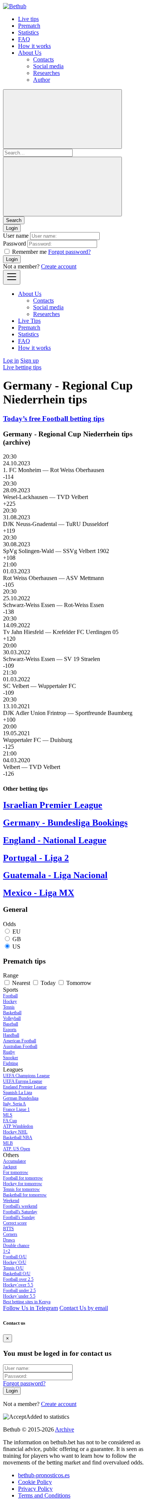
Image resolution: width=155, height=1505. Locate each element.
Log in (11, 360)
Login (12, 259)
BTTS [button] (8, 1228)
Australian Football (20, 1046)
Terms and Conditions (44, 1495)
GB (16, 939)
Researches (46, 73)
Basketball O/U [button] (16, 1273)
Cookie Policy (35, 1482)
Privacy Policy (35, 1489)
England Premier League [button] (25, 1087)
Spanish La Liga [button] (17, 1092)
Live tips (28, 19)
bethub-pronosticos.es (44, 1475)
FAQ (24, 39)
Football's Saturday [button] (20, 1211)
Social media (48, 66)
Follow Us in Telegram (30, 1308)
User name (16, 235)
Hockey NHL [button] (15, 1132)
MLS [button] (7, 1115)
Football (10, 995)
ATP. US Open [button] (16, 1148)
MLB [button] (8, 1143)
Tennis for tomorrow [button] (21, 1189)
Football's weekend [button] (20, 1206)
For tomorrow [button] (15, 1172)
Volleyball (12, 1018)
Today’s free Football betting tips (53, 419)
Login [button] (12, 228)
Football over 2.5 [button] (18, 1279)
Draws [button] (9, 1240)
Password (14, 243)
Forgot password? (69, 252)
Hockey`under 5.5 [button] (19, 1296)
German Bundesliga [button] (20, 1098)
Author (41, 79)
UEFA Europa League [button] (22, 1081)
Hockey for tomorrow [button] (22, 1183)
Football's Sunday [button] (19, 1217)
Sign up (29, 360)
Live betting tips (22, 367)
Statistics (28, 32)
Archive (64, 1429)
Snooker (10, 1057)
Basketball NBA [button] (17, 1137)
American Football (19, 1040)
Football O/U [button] (15, 1256)
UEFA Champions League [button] (26, 1075)
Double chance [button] (16, 1245)
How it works (34, 46)
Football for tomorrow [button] (23, 1178)
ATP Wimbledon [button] (18, 1126)
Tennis (9, 1007)
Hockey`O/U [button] (14, 1262)
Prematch (29, 25)
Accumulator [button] (14, 1161)
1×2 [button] (6, 1251)
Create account (58, 266)
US (16, 946)
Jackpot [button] (10, 1166)
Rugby (9, 1052)
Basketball (12, 1012)
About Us (29, 52)
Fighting (10, 1063)
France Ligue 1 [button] (16, 1109)
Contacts (43, 59)
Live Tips (29, 321)
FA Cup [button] (10, 1120)
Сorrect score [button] (15, 1223)
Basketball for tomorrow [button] (25, 1195)
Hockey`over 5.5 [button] (18, 1285)
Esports (10, 1029)
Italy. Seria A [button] (14, 1103)
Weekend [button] (11, 1200)
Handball (11, 1035)
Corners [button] (10, 1234)
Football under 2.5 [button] (19, 1290)
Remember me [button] (29, 252)
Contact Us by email (83, 1308)
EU (16, 931)
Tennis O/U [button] (13, 1268)
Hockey (10, 1001)
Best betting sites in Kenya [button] (26, 1301)
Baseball (10, 1024)
